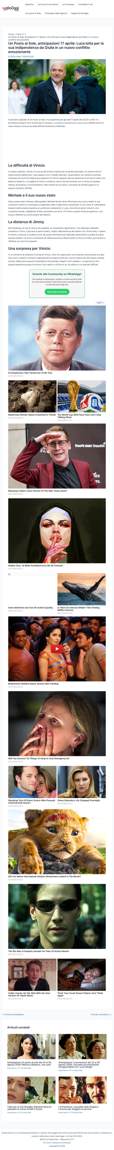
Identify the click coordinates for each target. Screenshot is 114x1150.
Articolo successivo (101, 1043)
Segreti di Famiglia (79, 13)
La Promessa (68, 4)
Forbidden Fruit (85, 4)
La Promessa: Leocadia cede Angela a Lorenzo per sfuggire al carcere (78, 1136)
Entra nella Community (57, 320)
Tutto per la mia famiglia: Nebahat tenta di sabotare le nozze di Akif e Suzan (29, 1136)
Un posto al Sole (33, 13)
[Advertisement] (57, 175)
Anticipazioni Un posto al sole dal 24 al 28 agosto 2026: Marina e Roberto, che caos (29, 1092)
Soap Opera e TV (13, 1097)
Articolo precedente (13, 1043)
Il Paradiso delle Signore (56, 13)
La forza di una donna (48, 4)
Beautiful (29, 4)
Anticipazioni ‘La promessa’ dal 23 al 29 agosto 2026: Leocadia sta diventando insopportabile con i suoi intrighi (79, 1093)
